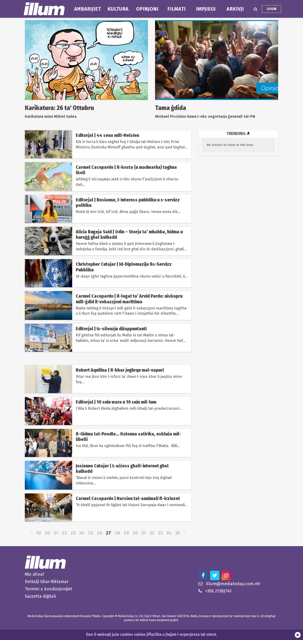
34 (169, 533)
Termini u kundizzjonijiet (48, 589)
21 (55, 533)
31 (143, 533)
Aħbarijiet (87, 9)
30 (135, 533)
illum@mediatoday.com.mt (233, 583)
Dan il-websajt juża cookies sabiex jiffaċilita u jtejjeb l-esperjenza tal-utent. (151, 634)
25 (90, 533)
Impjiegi (206, 9)
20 (47, 533)
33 (160, 533)
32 (151, 533)
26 (99, 533)
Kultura (118, 9)
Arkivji (235, 9)
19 (38, 533)
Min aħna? (34, 574)
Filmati (176, 9)
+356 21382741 (218, 591)
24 (82, 533)
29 (126, 533)
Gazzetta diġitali (40, 596)
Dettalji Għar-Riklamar (46, 581)
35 (177, 533)
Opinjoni (147, 9)
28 (117, 533)
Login (271, 9)
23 (73, 533)
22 (64, 533)
